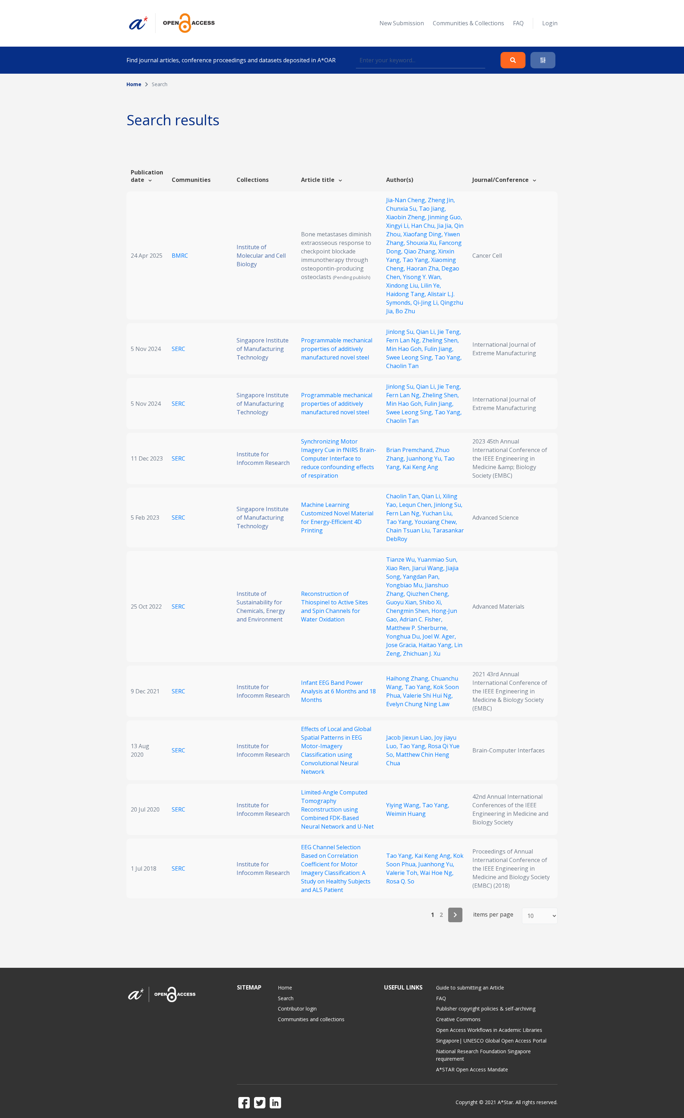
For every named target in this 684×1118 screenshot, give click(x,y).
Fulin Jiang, (439, 349)
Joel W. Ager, (439, 636)
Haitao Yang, (436, 645)
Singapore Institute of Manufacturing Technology (263, 348)
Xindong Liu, (403, 285)
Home (133, 84)
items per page (493, 914)
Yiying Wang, (404, 805)
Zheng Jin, (441, 200)
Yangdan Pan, (421, 577)
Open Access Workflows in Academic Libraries (489, 1030)
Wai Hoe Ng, (437, 873)
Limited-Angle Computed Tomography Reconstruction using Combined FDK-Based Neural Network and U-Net (337, 809)
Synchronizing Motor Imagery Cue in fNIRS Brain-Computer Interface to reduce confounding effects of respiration (338, 458)
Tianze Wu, (402, 559)
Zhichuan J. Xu (421, 653)
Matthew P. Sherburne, (417, 628)
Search (286, 998)
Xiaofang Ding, (423, 234)
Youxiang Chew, (436, 522)
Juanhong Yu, (425, 458)
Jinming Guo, (445, 217)
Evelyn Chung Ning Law (417, 704)
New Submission (401, 23)
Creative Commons (458, 1019)
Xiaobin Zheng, (407, 217)
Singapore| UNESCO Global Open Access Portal (491, 1040)
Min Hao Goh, (405, 349)
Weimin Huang (406, 814)
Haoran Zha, (423, 268)
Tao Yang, (417, 260)
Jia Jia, (445, 226)
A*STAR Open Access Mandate (472, 1069)
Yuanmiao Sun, (437, 559)
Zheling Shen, (440, 340)
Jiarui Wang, (429, 568)
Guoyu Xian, (402, 602)
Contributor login (297, 1008)
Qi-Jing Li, (426, 302)
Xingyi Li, (398, 226)
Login (550, 23)
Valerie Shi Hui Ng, (428, 695)
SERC (178, 349)
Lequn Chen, (416, 505)
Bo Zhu (405, 311)
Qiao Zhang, (421, 251)
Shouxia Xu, (422, 243)
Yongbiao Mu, (405, 585)
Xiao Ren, (399, 568)
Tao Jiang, (432, 208)
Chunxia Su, (402, 208)
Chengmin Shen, (408, 611)
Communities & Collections (468, 23)
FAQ (518, 23)
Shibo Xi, (430, 602)
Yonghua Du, (404, 636)
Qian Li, (426, 332)
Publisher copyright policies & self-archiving (485, 1008)
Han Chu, (424, 226)
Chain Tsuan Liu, (409, 530)
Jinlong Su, (401, 332)
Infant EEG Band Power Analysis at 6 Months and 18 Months (338, 691)
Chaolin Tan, (403, 496)
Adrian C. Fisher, (421, 619)
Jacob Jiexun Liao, (410, 737)
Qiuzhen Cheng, (427, 594)
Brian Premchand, (410, 450)
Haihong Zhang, (408, 678)
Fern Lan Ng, (404, 340)
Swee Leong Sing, (410, 357)
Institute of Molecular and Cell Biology (261, 255)
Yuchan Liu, (437, 513)
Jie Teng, (449, 332)
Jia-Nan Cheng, (407, 200)
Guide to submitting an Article (470, 987)
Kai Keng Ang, (434, 856)
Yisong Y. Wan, (422, 277)
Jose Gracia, (402, 645)
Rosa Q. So (400, 881)
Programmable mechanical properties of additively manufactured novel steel (336, 348)
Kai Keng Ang (420, 467)
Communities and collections (311, 1019)
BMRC (180, 255)
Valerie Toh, (403, 873)
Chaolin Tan (402, 366)
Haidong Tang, (407, 294)
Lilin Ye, (431, 285)
